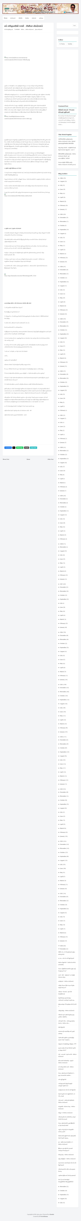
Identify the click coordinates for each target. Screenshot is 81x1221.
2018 (61, 544)
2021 (61, 415)
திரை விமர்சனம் (38, 29)
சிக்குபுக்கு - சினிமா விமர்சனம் (66, 1154)
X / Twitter (62, 44)
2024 (61, 266)
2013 (61, 789)
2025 (61, 214)
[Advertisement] (28, 43)
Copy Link (33, 447)
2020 (61, 447)
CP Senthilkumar (43, 1216)
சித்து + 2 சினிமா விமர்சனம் (65, 1112)
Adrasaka (51, 1214)
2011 (61, 893)
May (61, 193)
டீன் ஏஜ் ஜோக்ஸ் (62, 1079)
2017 (61, 584)
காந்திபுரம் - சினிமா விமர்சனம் (66, 981)
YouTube (70, 44)
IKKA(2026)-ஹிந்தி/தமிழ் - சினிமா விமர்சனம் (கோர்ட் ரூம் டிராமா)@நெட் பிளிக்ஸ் (67, 156)
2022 (61, 371)
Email (26, 447)
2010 (61, 946)
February (62, 205)
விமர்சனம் (13, 18)
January (62, 209)
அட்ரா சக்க (39, 1214)
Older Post (50, 459)
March (62, 201)
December (63, 217)
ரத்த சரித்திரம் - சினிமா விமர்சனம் (67, 1158)
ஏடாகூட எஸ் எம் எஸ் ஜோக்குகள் (66, 958)
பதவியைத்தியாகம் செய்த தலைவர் (67, 1175)
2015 (61, 684)
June (61, 189)
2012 (61, 841)
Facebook (8, 447)
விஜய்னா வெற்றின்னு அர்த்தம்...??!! (67, 1044)
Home (5, 18)
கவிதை (41, 18)
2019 (61, 495)
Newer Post (6, 459)
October (62, 225)
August (62, 181)
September (63, 229)
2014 (61, 737)
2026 (61, 178)
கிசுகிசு (27, 18)
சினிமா (22, 29)
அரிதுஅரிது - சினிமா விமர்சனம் (66, 1010)
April (61, 197)
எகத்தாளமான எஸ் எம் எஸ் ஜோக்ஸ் (67, 1090)
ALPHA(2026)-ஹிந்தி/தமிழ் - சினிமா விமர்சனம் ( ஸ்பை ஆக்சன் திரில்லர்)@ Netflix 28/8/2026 (66, 141)
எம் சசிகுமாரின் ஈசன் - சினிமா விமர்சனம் (23, 25)
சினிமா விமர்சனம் (30, 29)
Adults (20, 18)
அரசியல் (34, 18)
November (63, 221)
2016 (61, 632)
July (61, 185)
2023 (61, 319)
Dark (74, 25)
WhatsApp (19, 447)
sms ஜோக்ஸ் (61, 1027)
